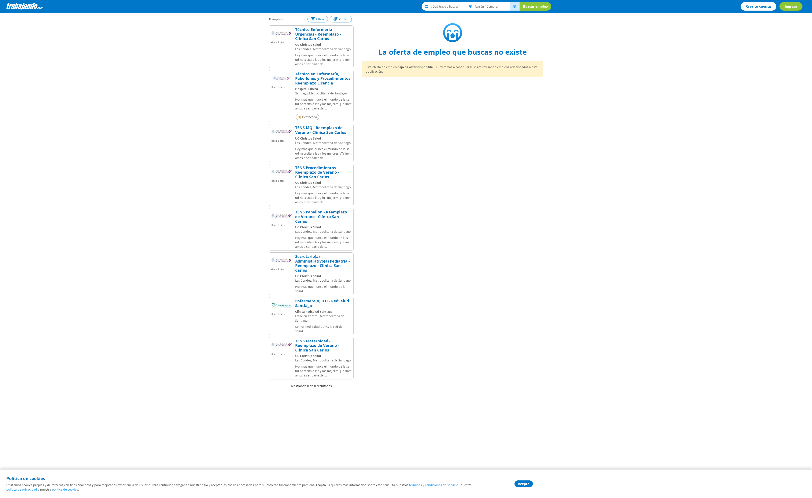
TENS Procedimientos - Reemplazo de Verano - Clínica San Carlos (317, 172)
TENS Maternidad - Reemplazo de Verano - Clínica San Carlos (317, 346)
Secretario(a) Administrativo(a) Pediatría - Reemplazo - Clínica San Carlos (322, 263)
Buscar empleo (535, 6)
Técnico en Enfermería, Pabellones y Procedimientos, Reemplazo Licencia (323, 79)
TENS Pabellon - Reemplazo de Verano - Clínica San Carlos (321, 217)
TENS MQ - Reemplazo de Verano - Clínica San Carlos (320, 130)
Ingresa (791, 6)
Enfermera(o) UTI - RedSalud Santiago (322, 303)
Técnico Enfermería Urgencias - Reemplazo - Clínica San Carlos (318, 34)
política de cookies (65, 489)
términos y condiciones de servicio (433, 485)
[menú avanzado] (515, 6)
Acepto (523, 483)
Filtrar (320, 19)
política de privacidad (21, 489)
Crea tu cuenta (758, 6)
